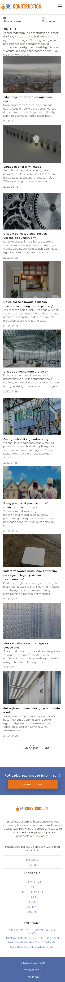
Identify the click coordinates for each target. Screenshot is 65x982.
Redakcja (32, 859)
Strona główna (12, 21)
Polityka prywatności (32, 962)
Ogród (32, 896)
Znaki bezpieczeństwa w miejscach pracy (32, 931)
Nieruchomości (32, 891)
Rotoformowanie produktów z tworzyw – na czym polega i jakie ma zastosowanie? (31, 575)
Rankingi (32, 912)
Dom (32, 886)
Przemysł (32, 907)
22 (26, 747)
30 (47, 747)
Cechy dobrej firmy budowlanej (25, 439)
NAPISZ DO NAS (32, 784)
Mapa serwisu (32, 969)
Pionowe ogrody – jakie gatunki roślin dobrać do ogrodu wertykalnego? (32, 940)
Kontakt (32, 865)
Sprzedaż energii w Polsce (22, 166)
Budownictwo (32, 881)
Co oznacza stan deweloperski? (32, 946)
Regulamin (32, 976)
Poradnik (32, 901)
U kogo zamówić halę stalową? (25, 371)
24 (36, 747)
